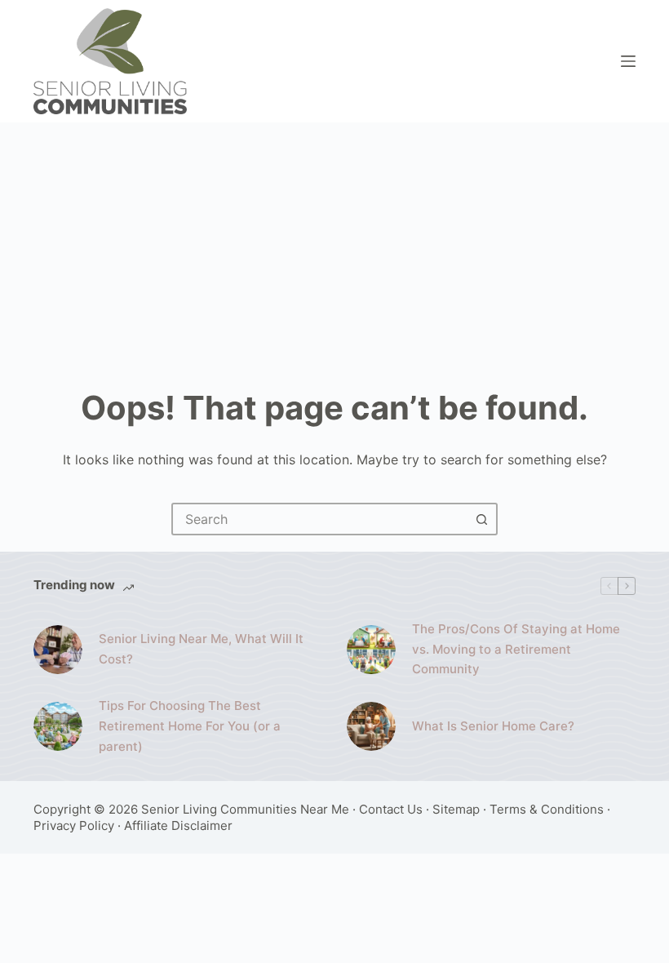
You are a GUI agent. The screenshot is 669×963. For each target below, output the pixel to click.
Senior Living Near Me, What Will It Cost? (201, 649)
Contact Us (391, 809)
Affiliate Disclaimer (178, 825)
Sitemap (456, 809)
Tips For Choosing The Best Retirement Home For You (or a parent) (190, 726)
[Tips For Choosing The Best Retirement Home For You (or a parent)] (57, 726)
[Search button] (481, 519)
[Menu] (628, 61)
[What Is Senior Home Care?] (371, 726)
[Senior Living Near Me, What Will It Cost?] (57, 649)
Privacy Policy (73, 825)
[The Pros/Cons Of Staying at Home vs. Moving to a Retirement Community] (371, 649)
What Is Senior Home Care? (493, 726)
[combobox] (320, 519)
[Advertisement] (334, 245)
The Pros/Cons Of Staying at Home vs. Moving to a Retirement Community (516, 649)
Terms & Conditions (547, 809)
